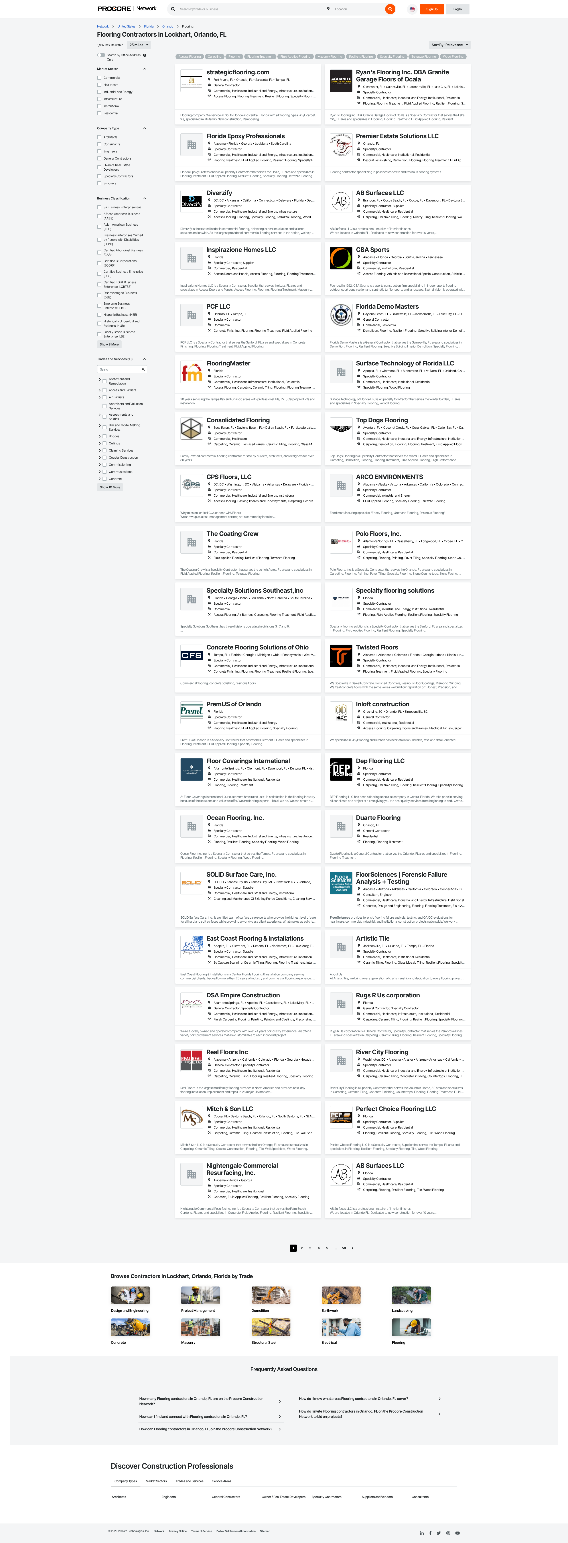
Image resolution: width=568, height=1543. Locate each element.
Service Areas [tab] (221, 1481)
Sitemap (265, 1531)
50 (344, 1248)
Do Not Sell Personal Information (236, 1531)
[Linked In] (422, 1533)
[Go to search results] (143, 369)
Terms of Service (201, 1531)
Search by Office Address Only (124, 57)
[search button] (390, 9)
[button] (99, 77)
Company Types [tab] (125, 1481)
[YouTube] (457, 1533)
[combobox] (358, 9)
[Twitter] (439, 1533)
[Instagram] (448, 1533)
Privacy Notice (178, 1531)
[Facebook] (430, 1533)
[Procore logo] (114, 9)
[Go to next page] (352, 1248)
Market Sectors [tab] (156, 1481)
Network (146, 8)
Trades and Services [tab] (189, 1481)
